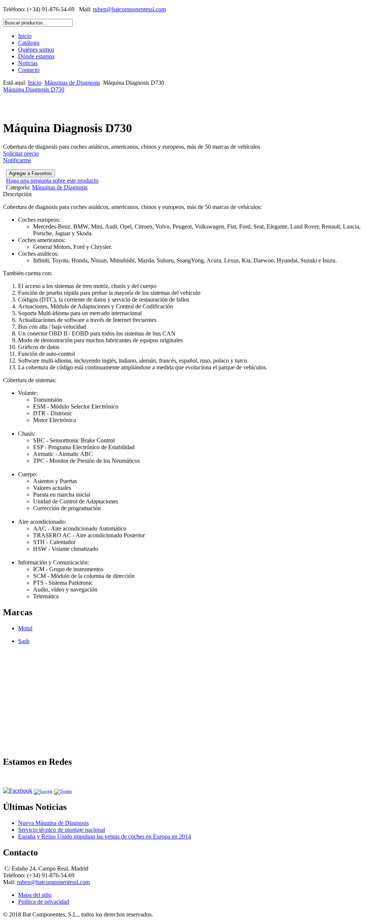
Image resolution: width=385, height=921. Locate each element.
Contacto (28, 70)
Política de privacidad (43, 901)
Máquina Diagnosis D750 (33, 89)
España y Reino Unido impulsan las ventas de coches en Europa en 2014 (104, 836)
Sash (23, 641)
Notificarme (17, 160)
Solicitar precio (21, 153)
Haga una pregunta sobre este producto (52, 180)
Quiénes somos (36, 49)
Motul (25, 628)
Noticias (28, 63)
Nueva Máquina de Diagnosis (53, 823)
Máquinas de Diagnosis (72, 82)
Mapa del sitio (35, 895)
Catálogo (28, 43)
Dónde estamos (36, 56)
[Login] (30, 173)
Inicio (25, 36)
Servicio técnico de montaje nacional (61, 829)
